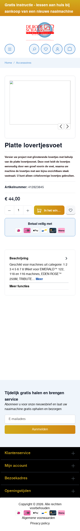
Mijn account (16, 465)
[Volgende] (67, 126)
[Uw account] (57, 49)
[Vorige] (61, 126)
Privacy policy (40, 523)
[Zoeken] (34, 49)
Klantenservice (17, 452)
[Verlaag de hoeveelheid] (9, 210)
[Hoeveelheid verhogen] (28, 210)
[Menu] (10, 49)
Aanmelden (40, 429)
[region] (40, 105)
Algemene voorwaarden (38, 518)
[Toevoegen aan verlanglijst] (70, 210)
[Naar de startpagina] (40, 31)
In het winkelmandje (53, 210)
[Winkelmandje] (69, 49)
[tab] (39, 268)
